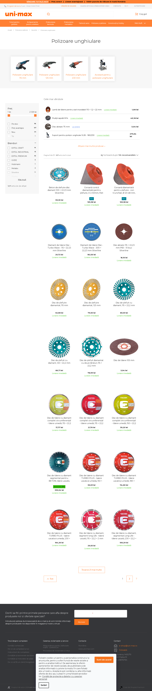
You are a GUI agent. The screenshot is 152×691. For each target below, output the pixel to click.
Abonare (81, 622)
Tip (24, 136)
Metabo (24, 168)
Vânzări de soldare (68, 6)
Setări (44, 685)
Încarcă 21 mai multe (92, 570)
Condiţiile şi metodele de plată (20, 659)
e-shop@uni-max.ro (128, 646)
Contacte (117, 6)
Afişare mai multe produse (91, 146)
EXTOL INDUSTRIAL (24, 152)
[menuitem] (14, 23)
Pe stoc (24, 124)
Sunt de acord (104, 660)
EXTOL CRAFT (24, 148)
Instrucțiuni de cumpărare (18, 652)
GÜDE (24, 160)
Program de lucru (14, 6)
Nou (24, 132)
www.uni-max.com (86, 649)
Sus (51, 579)
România (82, 646)
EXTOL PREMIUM (24, 156)
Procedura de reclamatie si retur (56, 651)
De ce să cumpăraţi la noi (18, 649)
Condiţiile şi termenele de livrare (21, 655)
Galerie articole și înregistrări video (94, 6)
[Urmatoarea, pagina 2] (129, 579)
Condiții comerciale (16, 646)
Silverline (24, 172)
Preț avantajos (24, 128)
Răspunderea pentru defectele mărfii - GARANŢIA (56, 647)
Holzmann (23, 164)
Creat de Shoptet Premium (133, 687)
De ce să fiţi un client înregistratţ (21, 662)
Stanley (23, 176)
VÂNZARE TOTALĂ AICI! (37, 2)
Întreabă (123, 650)
